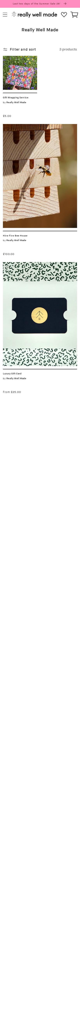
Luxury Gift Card (16, 264)
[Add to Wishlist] (7, 60)
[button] (5, 15)
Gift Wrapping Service (15, 60)
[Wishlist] (64, 15)
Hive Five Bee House (20, 126)
